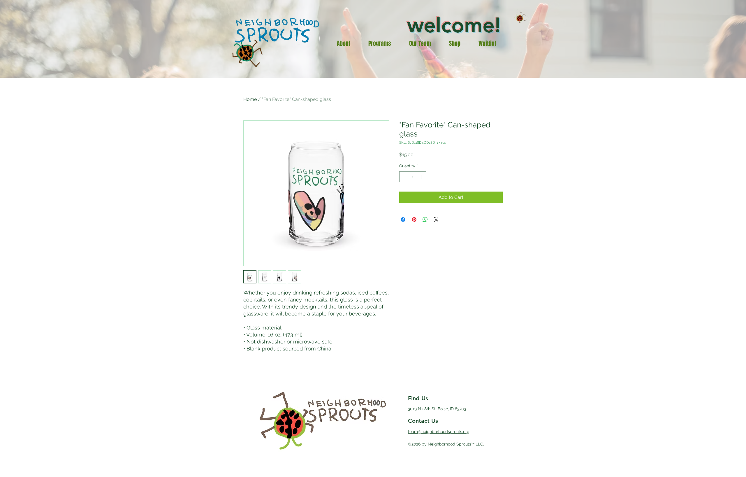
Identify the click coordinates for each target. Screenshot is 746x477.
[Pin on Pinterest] (414, 219)
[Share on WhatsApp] (425, 219)
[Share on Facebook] (403, 219)
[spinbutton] (412, 177)
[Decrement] (403, 177)
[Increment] (421, 177)
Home (250, 99)
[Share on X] (436, 219)
